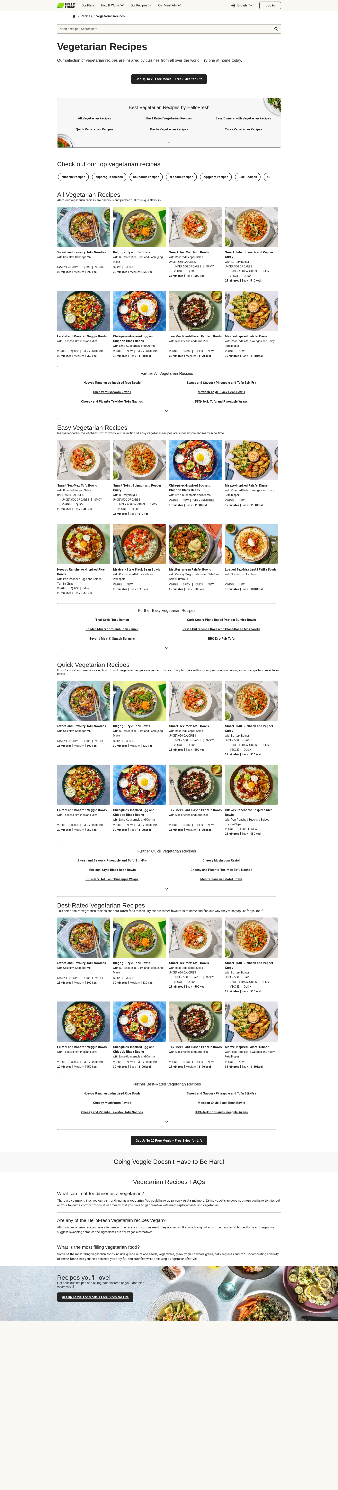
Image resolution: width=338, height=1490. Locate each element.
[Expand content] (169, 142)
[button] (242, 5)
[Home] (74, 16)
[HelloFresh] (66, 5)
